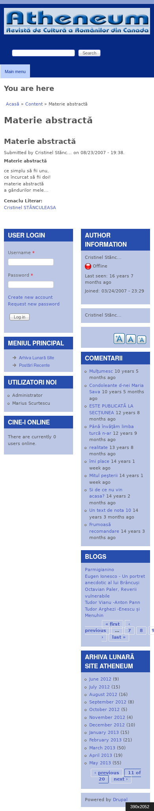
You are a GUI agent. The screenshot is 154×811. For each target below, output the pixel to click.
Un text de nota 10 (110, 510)
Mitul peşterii (103, 475)
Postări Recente (34, 365)
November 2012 (107, 717)
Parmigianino (99, 569)
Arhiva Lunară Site (36, 357)
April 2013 (100, 755)
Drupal (120, 799)
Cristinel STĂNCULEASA (30, 207)
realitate (98, 447)
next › (121, 779)
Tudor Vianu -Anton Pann (112, 602)
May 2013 (100, 763)
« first (112, 624)
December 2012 (107, 725)
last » (119, 637)
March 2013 (102, 748)
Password (20, 275)
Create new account (30, 297)
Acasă (12, 104)
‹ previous (106, 772)
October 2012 (104, 709)
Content (34, 104)
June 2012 (100, 679)
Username (21, 252)
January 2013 (104, 732)
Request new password (34, 304)
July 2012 (99, 687)
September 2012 (107, 702)
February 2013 (105, 740)
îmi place (99, 461)
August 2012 (103, 694)
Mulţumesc (101, 371)
